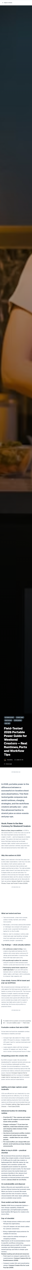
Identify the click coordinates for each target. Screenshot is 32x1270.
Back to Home (8, 2)
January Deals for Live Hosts (16, 1180)
